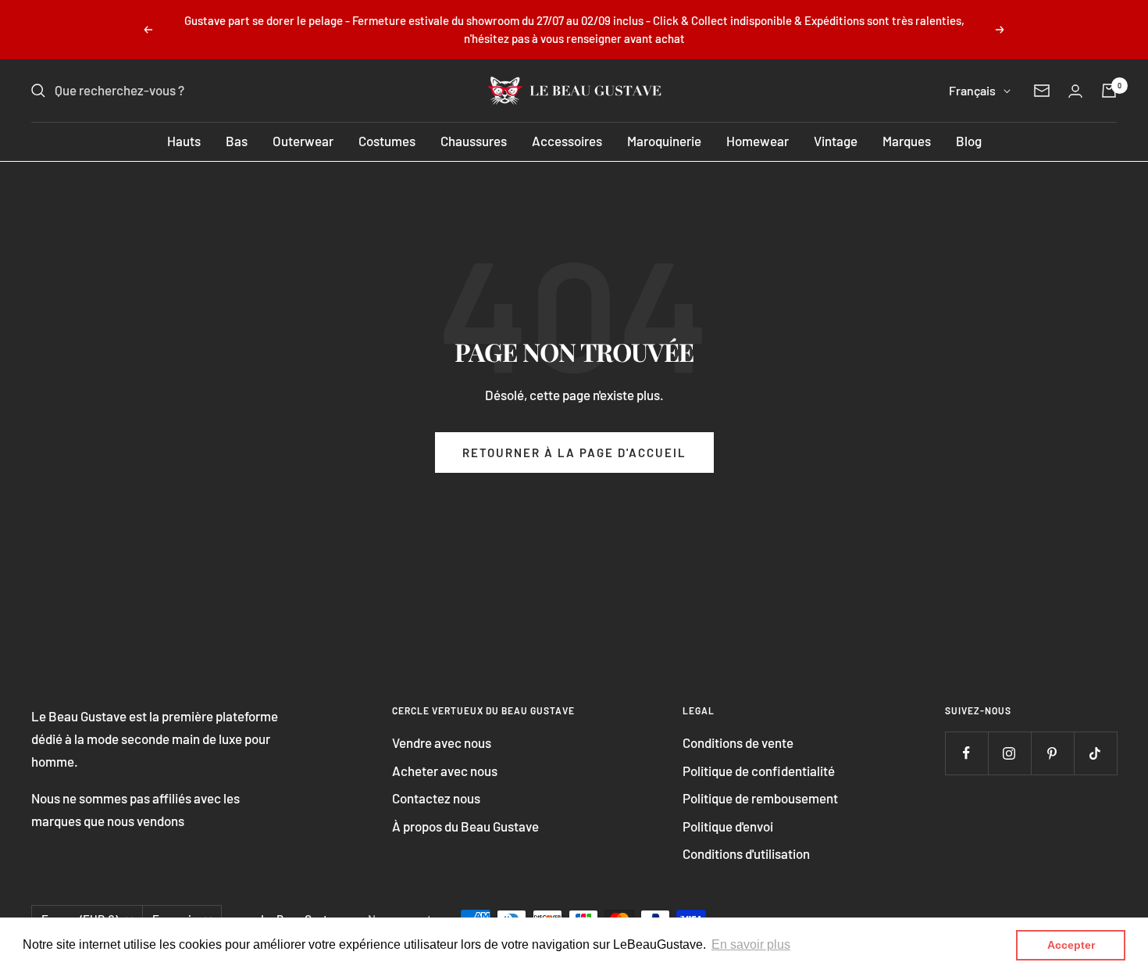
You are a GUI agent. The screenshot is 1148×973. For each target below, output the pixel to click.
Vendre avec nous (441, 742)
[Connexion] (1075, 91)
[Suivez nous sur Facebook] (966, 753)
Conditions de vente (738, 742)
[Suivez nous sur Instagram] (1009, 753)
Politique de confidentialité (759, 770)
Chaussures (473, 140)
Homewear (757, 140)
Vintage (835, 140)
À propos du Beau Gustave (465, 826)
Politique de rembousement (760, 798)
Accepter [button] (1071, 945)
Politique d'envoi (728, 826)
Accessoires (567, 140)
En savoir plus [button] (750, 944)
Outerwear (303, 140)
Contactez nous (436, 798)
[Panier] (1109, 91)
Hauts (184, 140)
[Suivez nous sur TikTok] (1095, 753)
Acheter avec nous (444, 770)
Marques (906, 140)
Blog (969, 140)
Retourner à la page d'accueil (574, 452)
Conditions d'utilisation (746, 853)
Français (972, 90)
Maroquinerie (664, 140)
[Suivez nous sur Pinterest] (1052, 753)
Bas (237, 140)
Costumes (386, 140)
